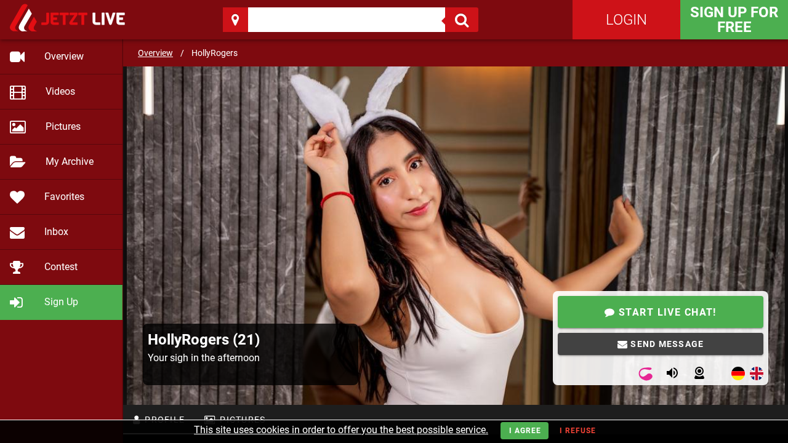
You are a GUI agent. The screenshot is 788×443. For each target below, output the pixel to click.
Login (626, 19)
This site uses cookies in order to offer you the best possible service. (341, 430)
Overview (155, 53)
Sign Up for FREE (734, 20)
